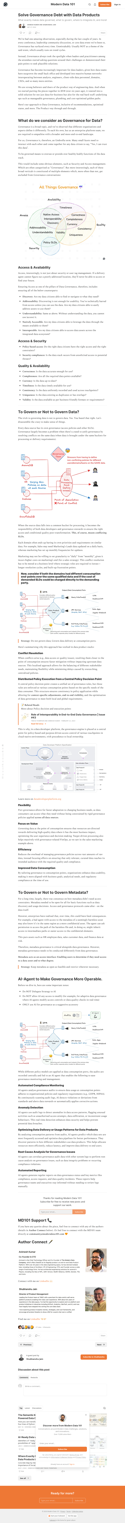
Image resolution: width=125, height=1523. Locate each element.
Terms (68, 1511)
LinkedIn (44, 1281)
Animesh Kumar (33, 25)
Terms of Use (74, 1455)
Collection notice (77, 1511)
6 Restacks (46, 1327)
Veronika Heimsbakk (32, 1427)
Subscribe (104, 4)
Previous (27, 1344)
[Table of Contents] (2, 762)
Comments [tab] (24, 1377)
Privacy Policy (81, 1457)
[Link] (15, 120)
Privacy (62, 1511)
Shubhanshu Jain (49, 25)
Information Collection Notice (62, 1457)
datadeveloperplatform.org (47, 799)
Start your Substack (58, 1516)
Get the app (72, 1516)
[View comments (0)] (30, 32)
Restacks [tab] (34, 1377)
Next (99, 1344)
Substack (53, 1520)
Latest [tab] (27, 1408)
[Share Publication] (95, 4)
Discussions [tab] (36, 1408)
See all (23, 1478)
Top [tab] (21, 1408)
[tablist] (28, 1377)
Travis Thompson (37, 721)
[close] (86, 1415)
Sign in (117, 4)
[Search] (89, 4)
